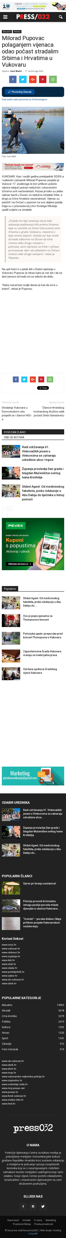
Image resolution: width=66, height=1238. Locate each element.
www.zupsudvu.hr (12, 1080)
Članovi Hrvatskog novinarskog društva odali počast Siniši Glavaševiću (48, 411)
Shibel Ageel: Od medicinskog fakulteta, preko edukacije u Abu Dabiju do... (42, 602)
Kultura (6, 1027)
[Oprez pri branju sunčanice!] (11, 888)
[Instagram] (33, 1206)
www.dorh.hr (9, 1068)
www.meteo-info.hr (12, 1099)
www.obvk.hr (9, 983)
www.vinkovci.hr (11, 952)
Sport (5, 1038)
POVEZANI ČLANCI (14, 432)
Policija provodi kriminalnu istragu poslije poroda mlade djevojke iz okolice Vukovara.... (41, 905)
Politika (17, 31)
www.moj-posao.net (13, 1088)
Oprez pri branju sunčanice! (39, 883)
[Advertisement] (33, 332)
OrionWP (33, 1233)
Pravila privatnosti (43, 1224)
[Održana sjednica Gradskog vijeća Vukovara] (11, 673)
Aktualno (7, 31)
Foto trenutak (10, 1049)
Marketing (51, 1220)
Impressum (13, 1220)
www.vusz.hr (9, 944)
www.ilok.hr (8, 960)
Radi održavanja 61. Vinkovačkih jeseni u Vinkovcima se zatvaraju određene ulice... (42, 814)
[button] (61, 17)
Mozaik (6, 1010)
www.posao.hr (10, 1091)
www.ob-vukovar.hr (13, 979)
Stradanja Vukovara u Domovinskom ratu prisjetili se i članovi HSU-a (17, 413)
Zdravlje (6, 1043)
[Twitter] (43, 1206)
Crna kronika (9, 1016)
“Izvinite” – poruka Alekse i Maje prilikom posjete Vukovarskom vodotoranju (42, 922)
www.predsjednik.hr (13, 971)
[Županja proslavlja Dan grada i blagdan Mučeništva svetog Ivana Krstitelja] (11, 473)
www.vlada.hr (9, 967)
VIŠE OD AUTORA (14, 437)
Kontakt (26, 1220)
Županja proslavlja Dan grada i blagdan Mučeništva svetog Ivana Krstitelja (42, 473)
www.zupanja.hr (11, 956)
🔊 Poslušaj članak (20, 91)
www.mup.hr (9, 1072)
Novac (6, 1032)
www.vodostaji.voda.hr (15, 1084)
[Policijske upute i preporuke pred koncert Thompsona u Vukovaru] (11, 638)
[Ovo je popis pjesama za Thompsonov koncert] (11, 620)
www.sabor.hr (9, 975)
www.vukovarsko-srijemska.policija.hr (23, 1076)
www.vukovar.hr (11, 948)
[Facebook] (23, 1206)
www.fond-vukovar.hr (14, 1095)
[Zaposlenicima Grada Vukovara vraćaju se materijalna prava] (11, 656)
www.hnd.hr (8, 1103)
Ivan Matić (16, 71)
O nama (38, 1220)
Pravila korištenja (22, 1224)
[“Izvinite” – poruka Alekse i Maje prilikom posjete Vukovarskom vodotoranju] (11, 923)
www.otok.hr (9, 964)
